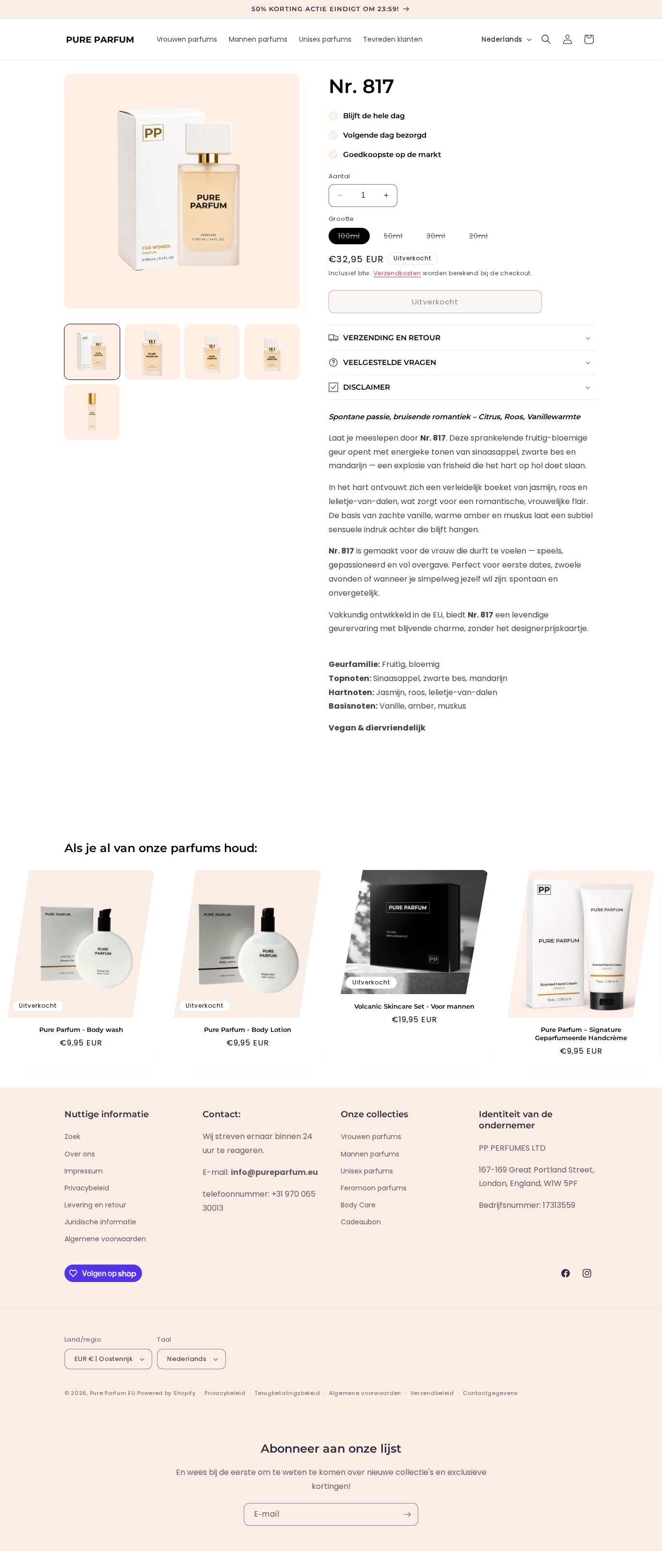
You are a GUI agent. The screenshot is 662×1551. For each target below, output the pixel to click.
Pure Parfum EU (113, 1393)
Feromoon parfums (374, 1188)
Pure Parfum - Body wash (81, 1029)
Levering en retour (95, 1205)
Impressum (83, 1171)
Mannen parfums (370, 1154)
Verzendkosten (397, 273)
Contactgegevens (490, 1393)
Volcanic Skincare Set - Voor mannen (414, 1006)
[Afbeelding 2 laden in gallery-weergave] (152, 352)
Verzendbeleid (432, 1393)
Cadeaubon (361, 1222)
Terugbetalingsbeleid (287, 1393)
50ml (398, 237)
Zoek (72, 1136)
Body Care (358, 1205)
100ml (354, 237)
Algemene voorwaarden (105, 1239)
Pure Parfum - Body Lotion (247, 1029)
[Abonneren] (407, 1514)
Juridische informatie (100, 1222)
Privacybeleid (86, 1188)
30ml (440, 237)
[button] (546, 39)
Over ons (79, 1154)
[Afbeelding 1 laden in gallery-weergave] (92, 352)
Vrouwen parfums (371, 1136)
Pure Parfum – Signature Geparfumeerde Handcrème (581, 1034)
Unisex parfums (367, 1171)
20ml (483, 237)
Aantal (339, 176)
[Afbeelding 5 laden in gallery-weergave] (92, 412)
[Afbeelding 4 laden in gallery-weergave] (271, 352)
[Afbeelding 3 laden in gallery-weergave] (212, 352)
